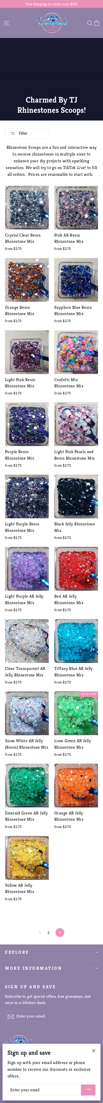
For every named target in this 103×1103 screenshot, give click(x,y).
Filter (23, 133)
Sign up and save (30, 986)
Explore (17, 952)
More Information (33, 968)
